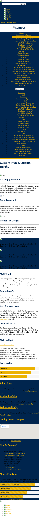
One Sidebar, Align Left (25, 45)
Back (23, 95)
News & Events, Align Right (23, 79)
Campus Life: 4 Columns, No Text (23, 69)
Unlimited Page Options (23, 35)
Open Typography (9, 200)
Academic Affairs (8, 396)
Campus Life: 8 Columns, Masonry (23, 71)
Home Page (23, 97)
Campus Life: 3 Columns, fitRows (23, 67)
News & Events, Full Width (23, 83)
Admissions (6, 383)
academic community (26, 404)
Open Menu (19, 89)
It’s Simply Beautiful (10, 180)
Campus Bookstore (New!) (8, 23)
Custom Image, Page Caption (25, 39)
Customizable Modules (15, 239)
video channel (4, 319)
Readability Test (23, 61)
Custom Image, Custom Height (25, 37)
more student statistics (16, 499)
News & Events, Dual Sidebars (23, 153)
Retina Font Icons (23, 59)
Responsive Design (9, 221)
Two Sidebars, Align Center (25, 49)
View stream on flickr (7, 345)
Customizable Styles (15, 261)
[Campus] (19, 28)
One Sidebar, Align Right (25, 47)
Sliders (23, 57)
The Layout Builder (23, 55)
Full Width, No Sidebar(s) (26, 43)
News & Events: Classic (23, 77)
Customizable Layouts (17, 250)
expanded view (16, 441)
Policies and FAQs (9, 407)
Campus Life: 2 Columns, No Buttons (23, 73)
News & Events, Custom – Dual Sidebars (23, 81)
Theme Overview (23, 53)
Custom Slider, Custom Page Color (25, 41)
